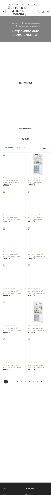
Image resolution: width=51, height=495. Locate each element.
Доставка (29, 494)
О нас (4, 494)
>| (45, 381)
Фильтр (25, 139)
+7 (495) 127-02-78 (16, 5)
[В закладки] (22, 155)
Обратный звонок (34, 5)
